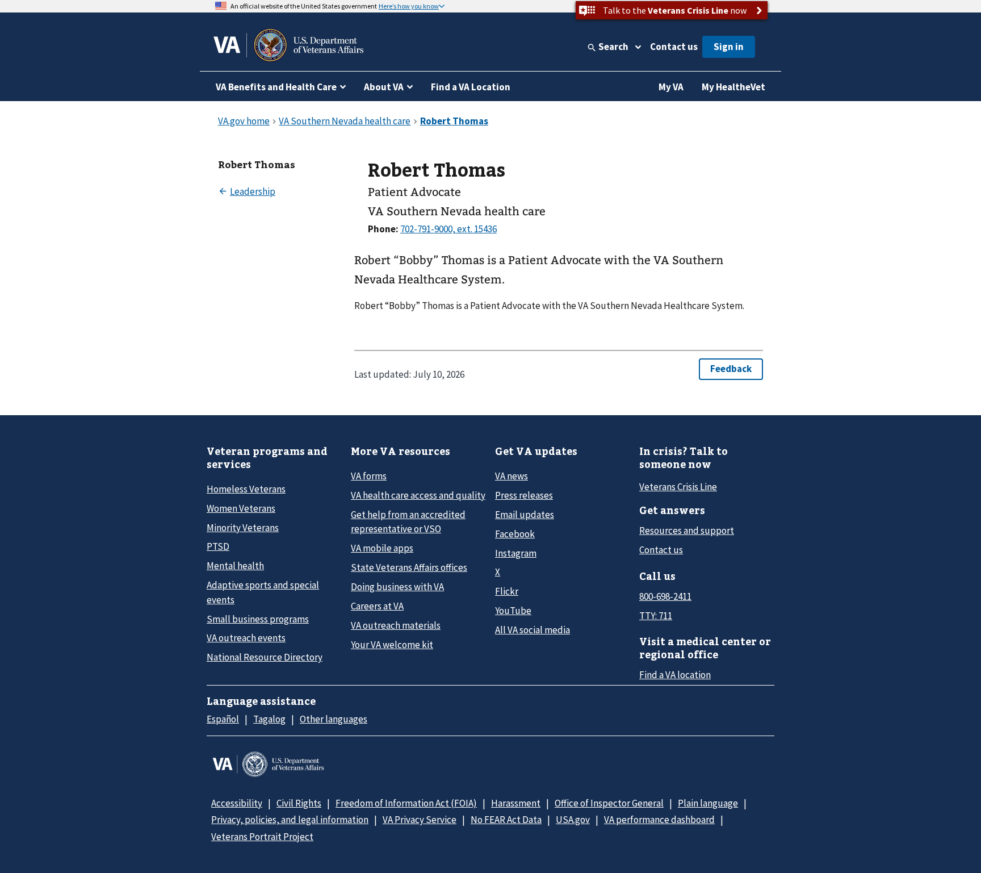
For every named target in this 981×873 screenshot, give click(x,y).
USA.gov (573, 819)
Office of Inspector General (609, 803)
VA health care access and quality (418, 495)
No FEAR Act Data (506, 819)
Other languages (333, 719)
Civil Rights (298, 803)
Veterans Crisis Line (678, 487)
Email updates (524, 514)
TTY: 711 (655, 615)
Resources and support (686, 530)
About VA (384, 87)
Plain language (708, 803)
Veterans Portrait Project (262, 836)
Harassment (515, 803)
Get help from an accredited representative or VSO (408, 521)
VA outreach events (246, 638)
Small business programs (258, 619)
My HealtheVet (733, 87)
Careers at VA (377, 606)
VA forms (369, 476)
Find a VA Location (470, 87)
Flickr (506, 591)
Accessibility (236, 803)
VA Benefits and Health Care (276, 87)
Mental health (235, 565)
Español (223, 719)
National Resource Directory (264, 657)
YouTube (513, 610)
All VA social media (532, 630)
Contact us (674, 46)
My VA (671, 87)
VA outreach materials (396, 625)
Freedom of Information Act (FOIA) (406, 803)
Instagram (515, 553)
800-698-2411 (665, 596)
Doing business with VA (397, 586)
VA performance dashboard (659, 819)
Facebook (515, 534)
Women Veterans (241, 508)
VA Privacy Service (419, 819)
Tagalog (269, 719)
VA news (511, 476)
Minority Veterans (243, 527)
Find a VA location (675, 675)
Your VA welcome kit (392, 644)
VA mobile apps (382, 548)
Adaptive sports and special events (263, 592)
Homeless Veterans (246, 489)
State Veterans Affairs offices (409, 567)
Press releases (524, 495)
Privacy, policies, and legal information (289, 819)
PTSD (218, 546)
